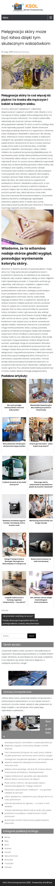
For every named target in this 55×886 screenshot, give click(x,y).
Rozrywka (9, 859)
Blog (6, 841)
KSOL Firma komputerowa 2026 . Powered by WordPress (27, 882)
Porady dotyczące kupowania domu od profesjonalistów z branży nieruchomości (21, 622)
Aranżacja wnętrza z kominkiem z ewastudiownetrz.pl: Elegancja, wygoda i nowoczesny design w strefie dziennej (28, 745)
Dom (7, 844)
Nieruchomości (11, 856)
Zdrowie (4, 610)
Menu (5, 17)
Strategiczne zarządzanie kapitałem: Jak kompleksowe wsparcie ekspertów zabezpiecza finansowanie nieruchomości (29, 762)
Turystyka (9, 863)
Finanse (8, 848)
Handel (8, 852)
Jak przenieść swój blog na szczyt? (18, 616)
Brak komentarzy (21, 52)
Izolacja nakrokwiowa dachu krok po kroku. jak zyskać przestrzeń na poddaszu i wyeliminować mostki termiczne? (28, 813)
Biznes (7, 837)
